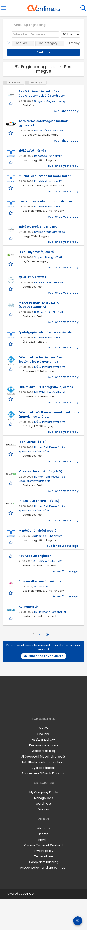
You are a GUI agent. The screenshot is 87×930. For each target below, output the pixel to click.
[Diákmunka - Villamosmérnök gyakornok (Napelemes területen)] (11, 415)
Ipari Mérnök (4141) (33, 442)
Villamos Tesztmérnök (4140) (40, 471)
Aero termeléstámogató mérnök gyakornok (43, 123)
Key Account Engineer (35, 556)
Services (43, 809)
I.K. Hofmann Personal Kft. (50, 612)
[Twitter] (53, 707)
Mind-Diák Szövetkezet (49, 130)
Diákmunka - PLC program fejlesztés (46, 387)
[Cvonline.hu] (43, 7)
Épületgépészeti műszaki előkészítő (45, 332)
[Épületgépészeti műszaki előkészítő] (11, 335)
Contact (44, 834)
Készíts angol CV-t (44, 740)
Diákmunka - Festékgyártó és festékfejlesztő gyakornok (41, 359)
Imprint (43, 840)
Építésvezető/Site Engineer (39, 227)
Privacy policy (43, 851)
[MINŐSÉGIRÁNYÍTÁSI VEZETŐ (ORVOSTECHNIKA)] (11, 306)
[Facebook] (34, 707)
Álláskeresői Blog (43, 751)
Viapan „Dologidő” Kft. (48, 257)
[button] (9, 43)
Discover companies (43, 745)
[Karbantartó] (11, 610)
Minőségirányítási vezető (38, 531)
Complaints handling (43, 862)
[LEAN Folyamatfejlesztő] (11, 255)
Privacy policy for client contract (43, 868)
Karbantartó (28, 607)
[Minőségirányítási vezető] (11, 534)
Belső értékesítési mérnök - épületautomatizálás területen (42, 93)
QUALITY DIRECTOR (32, 277)
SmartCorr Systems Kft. (48, 561)
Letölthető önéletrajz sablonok (43, 762)
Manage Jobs (43, 798)
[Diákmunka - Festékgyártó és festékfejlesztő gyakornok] (11, 360)
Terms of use (43, 856)
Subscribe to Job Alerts (45, 656)
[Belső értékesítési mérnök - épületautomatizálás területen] (11, 94)
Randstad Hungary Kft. (48, 156)
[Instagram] (41, 707)
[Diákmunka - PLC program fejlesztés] (11, 390)
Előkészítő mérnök (32, 151)
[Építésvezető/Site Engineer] (11, 230)
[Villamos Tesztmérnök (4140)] (11, 474)
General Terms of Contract (43, 845)
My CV (43, 728)
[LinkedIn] (48, 707)
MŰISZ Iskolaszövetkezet (49, 367)
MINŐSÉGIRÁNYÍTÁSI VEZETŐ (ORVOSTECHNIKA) (39, 305)
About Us (43, 828)
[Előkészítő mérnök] (11, 154)
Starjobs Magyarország (49, 101)
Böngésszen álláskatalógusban (43, 773)
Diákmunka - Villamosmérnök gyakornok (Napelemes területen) (49, 414)
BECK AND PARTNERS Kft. (49, 282)
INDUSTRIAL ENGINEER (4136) (39, 501)
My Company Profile (43, 792)
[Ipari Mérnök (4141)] (11, 445)
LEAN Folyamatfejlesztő (36, 252)
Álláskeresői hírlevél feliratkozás (43, 756)
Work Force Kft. (42, 586)
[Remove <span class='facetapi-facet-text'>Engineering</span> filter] (5, 82)
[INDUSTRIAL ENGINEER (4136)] (11, 504)
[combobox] (46, 25)
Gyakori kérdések (43, 768)
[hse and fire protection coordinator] (11, 204)
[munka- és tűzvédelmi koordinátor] (11, 179)
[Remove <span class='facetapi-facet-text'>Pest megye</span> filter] (27, 82)
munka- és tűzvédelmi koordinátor (45, 176)
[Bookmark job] (11, 103)
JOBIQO (28, 894)
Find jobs (43, 734)
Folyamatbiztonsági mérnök (40, 581)
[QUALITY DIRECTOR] (11, 280)
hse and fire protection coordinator (45, 201)
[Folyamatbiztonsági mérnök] (11, 584)
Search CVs (43, 804)
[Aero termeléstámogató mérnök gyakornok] (11, 124)
